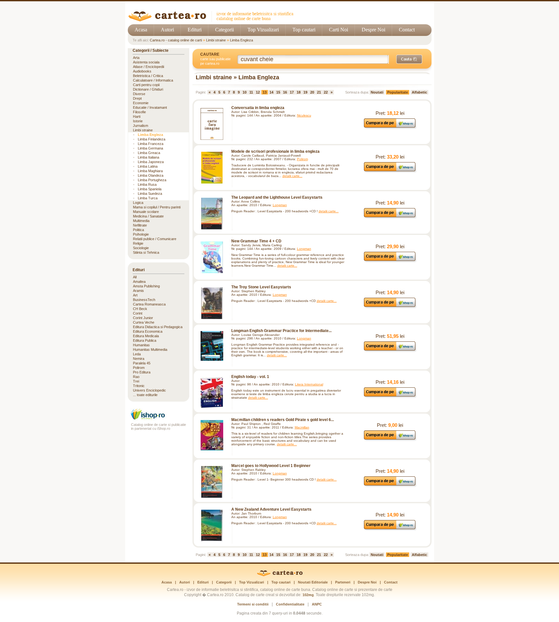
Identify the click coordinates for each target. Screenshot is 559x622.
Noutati (377, 92)
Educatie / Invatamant (150, 107)
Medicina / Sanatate (148, 216)
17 (292, 92)
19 (305, 92)
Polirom (302, 159)
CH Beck (140, 309)
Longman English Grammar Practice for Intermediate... (281, 330)
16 (285, 92)
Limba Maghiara (150, 171)
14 (271, 92)
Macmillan (302, 427)
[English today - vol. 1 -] (212, 392)
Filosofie (139, 112)
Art (135, 295)
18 (299, 92)
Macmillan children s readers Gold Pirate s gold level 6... (282, 419)
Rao (136, 377)
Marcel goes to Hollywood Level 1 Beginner (271, 465)
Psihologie (141, 234)
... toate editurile (145, 395)
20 (312, 92)
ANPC (317, 604)
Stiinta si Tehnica (146, 252)
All (135, 277)
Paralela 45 (141, 363)
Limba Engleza (241, 40)
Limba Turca (148, 198)
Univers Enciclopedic (149, 390)
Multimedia (141, 221)
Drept (137, 98)
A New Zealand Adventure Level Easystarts (271, 509)
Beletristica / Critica (148, 76)
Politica (138, 230)
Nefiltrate (140, 225)
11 (251, 92)
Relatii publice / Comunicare (154, 239)
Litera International (309, 384)
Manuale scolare (146, 212)
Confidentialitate (290, 604)
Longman (280, 205)
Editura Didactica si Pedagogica (157, 327)
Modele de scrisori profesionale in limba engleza (275, 151)
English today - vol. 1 (250, 376)
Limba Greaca (149, 153)
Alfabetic (419, 92)
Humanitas (141, 345)
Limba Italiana (148, 157)
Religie (138, 243)
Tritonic (139, 386)
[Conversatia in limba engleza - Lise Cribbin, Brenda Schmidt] (212, 124)
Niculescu (304, 115)
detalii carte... (292, 176)
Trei (136, 381)
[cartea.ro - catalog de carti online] (280, 575)
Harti (136, 116)
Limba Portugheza (152, 180)
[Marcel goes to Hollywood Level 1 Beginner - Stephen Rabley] (212, 482)
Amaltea (139, 281)
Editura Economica (147, 331)
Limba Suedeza (150, 193)
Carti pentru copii (146, 85)
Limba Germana (150, 148)
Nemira (138, 359)
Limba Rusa (147, 184)
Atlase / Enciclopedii (148, 67)
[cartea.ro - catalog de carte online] (213, 20)
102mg (308, 595)
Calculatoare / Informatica (153, 80)
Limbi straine (216, 40)
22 (326, 92)
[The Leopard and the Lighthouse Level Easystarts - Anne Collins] (212, 213)
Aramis (138, 291)
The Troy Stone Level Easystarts (261, 287)
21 (319, 92)
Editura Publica (144, 340)
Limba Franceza (150, 144)
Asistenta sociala (146, 62)
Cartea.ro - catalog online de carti (176, 40)
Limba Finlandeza (151, 139)
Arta (136, 58)
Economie (140, 103)
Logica (138, 203)
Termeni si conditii (253, 604)
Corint (137, 313)
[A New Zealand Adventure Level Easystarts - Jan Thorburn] (212, 525)
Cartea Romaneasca (149, 304)
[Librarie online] (158, 419)
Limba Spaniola (149, 189)
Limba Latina (148, 166)
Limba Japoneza (151, 162)
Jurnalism (140, 126)
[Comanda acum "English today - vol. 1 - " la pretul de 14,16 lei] (390, 396)
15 (278, 92)
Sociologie (141, 248)
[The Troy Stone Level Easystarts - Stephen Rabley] (212, 303)
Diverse (139, 94)
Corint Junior (143, 318)
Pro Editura (141, 372)
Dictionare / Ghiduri (148, 89)
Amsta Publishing (146, 286)
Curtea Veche (143, 322)
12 (258, 92)
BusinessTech (144, 300)
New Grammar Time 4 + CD (256, 241)
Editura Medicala (146, 336)
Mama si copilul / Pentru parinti (157, 207)
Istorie (138, 121)
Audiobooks (142, 71)
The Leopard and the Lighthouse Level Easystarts (277, 197)
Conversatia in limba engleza (257, 108)
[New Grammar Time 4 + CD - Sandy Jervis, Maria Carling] (212, 257)
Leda (137, 354)
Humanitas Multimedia (150, 349)
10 (245, 92)
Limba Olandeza (150, 175)
